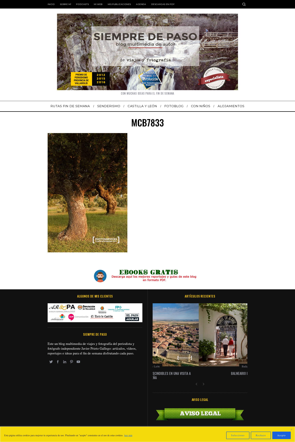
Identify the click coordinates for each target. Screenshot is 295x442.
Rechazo (261, 435)
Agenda (141, 4)
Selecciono (238, 435)
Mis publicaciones (119, 4)
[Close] (291, 429)
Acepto (281, 435)
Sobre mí (65, 4)
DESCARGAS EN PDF (163, 4)
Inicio (51, 4)
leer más (128, 435)
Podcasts (82, 4)
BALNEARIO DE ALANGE (200, 373)
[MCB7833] (87, 251)
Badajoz (200, 366)
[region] (147, 434)
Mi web (98, 4)
